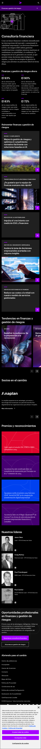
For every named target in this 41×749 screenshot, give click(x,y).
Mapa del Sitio (6, 679)
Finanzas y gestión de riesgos (11, 8)
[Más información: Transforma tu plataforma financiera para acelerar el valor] (20, 192)
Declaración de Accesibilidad (11, 694)
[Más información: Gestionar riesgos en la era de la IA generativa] (20, 151)
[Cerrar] (38, 707)
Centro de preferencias (9, 661)
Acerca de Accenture (9, 668)
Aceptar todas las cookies (20, 732)
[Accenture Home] (20, 2)
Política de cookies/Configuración (13, 690)
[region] (20, 727)
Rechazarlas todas (20, 738)
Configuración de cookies (20, 743)
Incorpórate (5, 664)
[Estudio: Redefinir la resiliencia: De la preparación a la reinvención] (16, 346)
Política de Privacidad (9, 683)
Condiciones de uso (8, 686)
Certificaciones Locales (9, 697)
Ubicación (5, 675)
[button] (15, 638)
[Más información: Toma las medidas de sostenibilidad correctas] (20, 224)
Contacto (5, 672)
